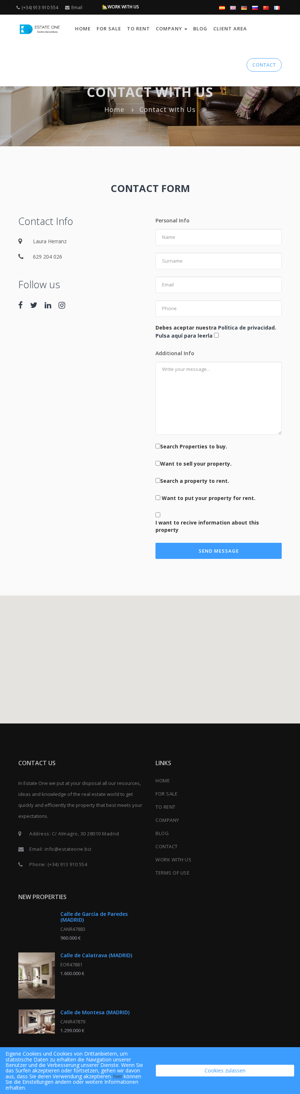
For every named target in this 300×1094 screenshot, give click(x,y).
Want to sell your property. (196, 463)
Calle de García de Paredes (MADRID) (94, 916)
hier (117, 1076)
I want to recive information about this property (207, 526)
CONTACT (264, 64)
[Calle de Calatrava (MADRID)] (36, 975)
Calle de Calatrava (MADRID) (96, 955)
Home (83, 28)
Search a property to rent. (194, 480)
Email (76, 7)
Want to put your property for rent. (208, 498)
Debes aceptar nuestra (215, 331)
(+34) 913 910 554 (40, 7)
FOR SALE (109, 28)
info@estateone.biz (68, 849)
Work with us (173, 859)
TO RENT (138, 28)
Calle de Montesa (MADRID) (95, 1012)
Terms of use (172, 872)
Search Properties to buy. (193, 446)
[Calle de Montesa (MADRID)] (36, 1022)
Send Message (219, 551)
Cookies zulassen (225, 1070)
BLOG (200, 28)
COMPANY (167, 820)
